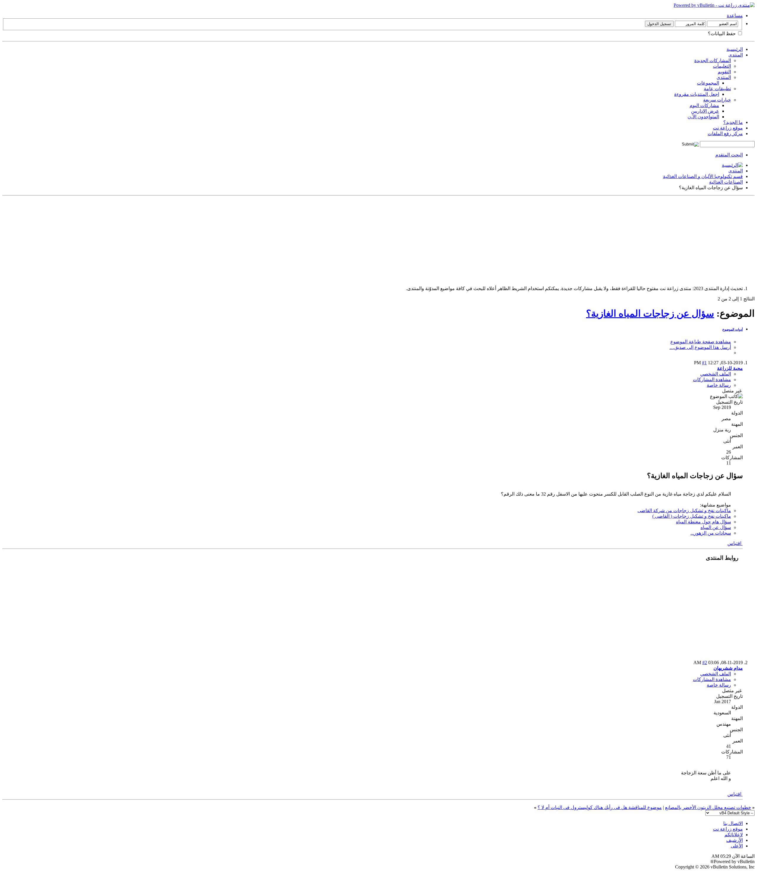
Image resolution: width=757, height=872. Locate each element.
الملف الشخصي (715, 373)
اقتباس (735, 543)
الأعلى (737, 845)
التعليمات (722, 66)
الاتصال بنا (733, 823)
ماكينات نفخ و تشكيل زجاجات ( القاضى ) (691, 516)
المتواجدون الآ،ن (703, 116)
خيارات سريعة (717, 99)
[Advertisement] (577, 239)
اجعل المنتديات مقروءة (696, 94)
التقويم (724, 71)
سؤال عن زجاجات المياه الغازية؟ (650, 313)
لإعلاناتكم (733, 834)
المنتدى (735, 54)
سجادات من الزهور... (710, 533)
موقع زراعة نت (728, 127)
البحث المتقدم (729, 154)
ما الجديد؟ (733, 122)
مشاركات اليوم (704, 105)
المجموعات (708, 82)
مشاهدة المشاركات (712, 379)
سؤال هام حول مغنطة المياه (703, 521)
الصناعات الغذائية (726, 182)
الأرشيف (734, 840)
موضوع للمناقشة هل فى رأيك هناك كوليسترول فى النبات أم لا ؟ (600, 807)
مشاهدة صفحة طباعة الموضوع (700, 341)
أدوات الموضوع (732, 329)
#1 (704, 362)
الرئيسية (735, 49)
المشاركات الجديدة (712, 60)
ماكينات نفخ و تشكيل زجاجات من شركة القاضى (684, 510)
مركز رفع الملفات (725, 133)
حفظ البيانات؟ (722, 33)
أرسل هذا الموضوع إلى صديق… (700, 347)
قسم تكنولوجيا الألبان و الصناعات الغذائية (703, 176)
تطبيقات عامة (717, 88)
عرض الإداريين (705, 111)
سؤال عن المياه (716, 527)
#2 (704, 662)
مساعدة (735, 15)
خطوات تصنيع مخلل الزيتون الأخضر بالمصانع (708, 807)
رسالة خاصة (719, 385)
